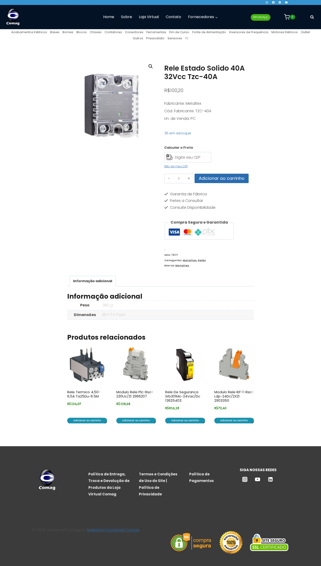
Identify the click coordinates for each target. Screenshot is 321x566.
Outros (138, 38)
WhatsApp (260, 17)
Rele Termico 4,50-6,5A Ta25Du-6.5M (83, 394)
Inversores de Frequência (248, 32)
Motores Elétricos (284, 32)
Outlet (305, 32)
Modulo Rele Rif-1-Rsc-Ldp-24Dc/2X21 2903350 (234, 396)
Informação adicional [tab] (92, 281)
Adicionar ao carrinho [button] (87, 420)
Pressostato (155, 38)
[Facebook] (273, 2)
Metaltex (190, 260)
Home (108, 17)
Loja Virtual (149, 17)
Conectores (134, 32)
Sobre (126, 17)
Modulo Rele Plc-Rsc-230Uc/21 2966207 (134, 394)
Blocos (81, 32)
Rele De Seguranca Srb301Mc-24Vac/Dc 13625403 (182, 396)
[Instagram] (266, 2)
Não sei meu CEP (176, 166)
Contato (173, 17)
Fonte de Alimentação (209, 32)
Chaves (96, 32)
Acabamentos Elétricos (29, 32)
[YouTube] (286, 2)
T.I (186, 38)
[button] (150, 66)
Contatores (113, 32)
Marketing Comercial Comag (113, 530)
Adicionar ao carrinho (221, 178)
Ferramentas (156, 32)
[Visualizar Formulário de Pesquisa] (312, 17)
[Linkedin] (279, 2)
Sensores (175, 38)
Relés (202, 260)
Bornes (68, 32)
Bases (54, 32)
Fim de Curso (179, 32)
